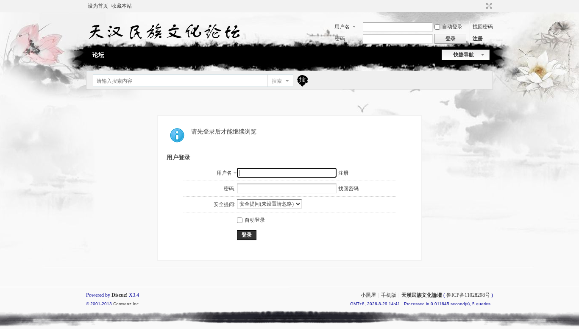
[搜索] (301, 81)
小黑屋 (368, 295)
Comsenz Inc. (126, 303)
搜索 (277, 81)
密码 (340, 39)
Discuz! (119, 295)
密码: (229, 189)
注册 (478, 39)
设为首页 (98, 6)
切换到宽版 (488, 6)
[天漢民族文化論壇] (163, 43)
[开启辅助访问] (481, 6)
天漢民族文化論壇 (421, 295)
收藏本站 (121, 6)
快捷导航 (464, 55)
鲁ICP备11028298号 (468, 295)
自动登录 (452, 27)
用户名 (342, 27)
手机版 (388, 295)
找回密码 (483, 27)
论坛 (98, 55)
